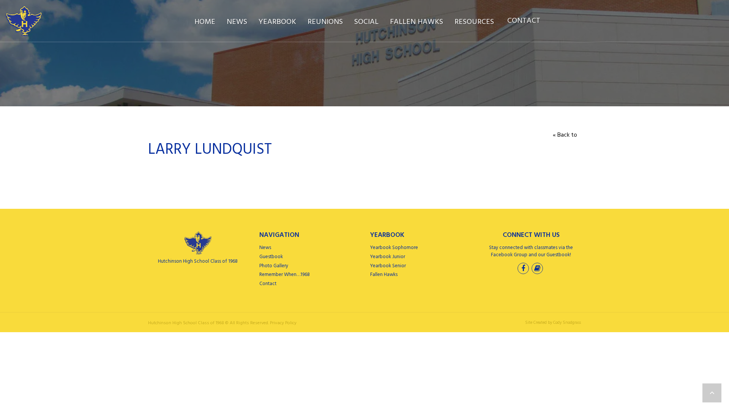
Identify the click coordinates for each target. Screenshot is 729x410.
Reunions (325, 22)
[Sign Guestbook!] (538, 269)
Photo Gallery (273, 266)
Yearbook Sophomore (394, 248)
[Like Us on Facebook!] (524, 269)
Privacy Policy (283, 323)
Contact (523, 21)
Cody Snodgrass (567, 322)
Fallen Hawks (416, 22)
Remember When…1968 (284, 275)
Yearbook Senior (388, 266)
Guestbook (271, 257)
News (237, 22)
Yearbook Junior (387, 257)
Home (204, 22)
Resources (474, 22)
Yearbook (277, 22)
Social (366, 22)
